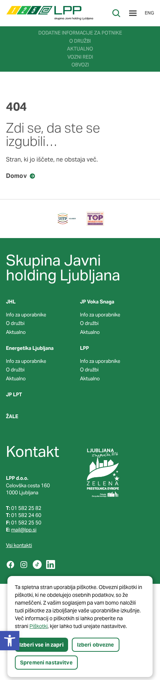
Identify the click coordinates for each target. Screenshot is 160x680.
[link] (49, 13)
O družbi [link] (15, 323)
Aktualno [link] (16, 332)
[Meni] (133, 13)
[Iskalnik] (116, 13)
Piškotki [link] (38, 626)
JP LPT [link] (14, 394)
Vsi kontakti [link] (19, 545)
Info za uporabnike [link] (26, 315)
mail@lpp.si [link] (23, 530)
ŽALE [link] (12, 416)
